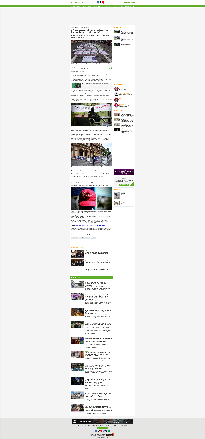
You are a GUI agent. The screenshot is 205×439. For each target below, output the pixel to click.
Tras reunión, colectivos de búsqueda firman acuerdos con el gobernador (91, 225)
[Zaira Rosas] (116, 100)
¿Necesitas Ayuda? (102, 428)
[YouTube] (103, 2)
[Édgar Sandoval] (116, 105)
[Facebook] (98, 2)
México (82, 6)
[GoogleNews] (104, 431)
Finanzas (89, 6)
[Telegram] (79, 68)
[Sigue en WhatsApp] (109, 68)
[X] (100, 2)
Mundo (86, 6)
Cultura (106, 6)
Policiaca (78, 6)
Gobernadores (75, 237)
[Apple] (106, 431)
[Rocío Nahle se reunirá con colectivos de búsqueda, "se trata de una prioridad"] (77, 254)
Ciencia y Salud (117, 6)
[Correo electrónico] (82, 68)
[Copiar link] (84, 68)
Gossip (102, 6)
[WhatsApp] (77, 68)
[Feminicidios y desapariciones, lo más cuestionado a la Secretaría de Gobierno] (77, 262)
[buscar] (134, 6)
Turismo (122, 6)
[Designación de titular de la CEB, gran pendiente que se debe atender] (77, 269)
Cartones (98, 6)
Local (74, 6)
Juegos (131, 6)
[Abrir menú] (71, 6)
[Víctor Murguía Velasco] (116, 94)
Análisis (94, 6)
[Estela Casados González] (116, 89)
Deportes (127, 6)
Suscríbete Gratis (124, 184)
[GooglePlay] (109, 431)
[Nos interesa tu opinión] (102, 421)
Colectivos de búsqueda (84, 237)
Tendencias (111, 6)
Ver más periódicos (129, 2)
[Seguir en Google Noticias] (111, 68)
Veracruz (93, 237)
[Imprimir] (87, 68)
